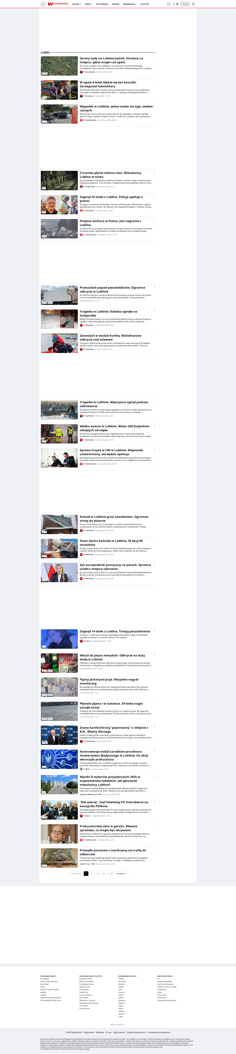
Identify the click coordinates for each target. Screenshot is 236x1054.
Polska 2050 (162, 998)
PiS (159, 979)
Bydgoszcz (122, 1000)
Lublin (120, 1017)
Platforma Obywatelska (165, 984)
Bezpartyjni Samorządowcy (167, 1000)
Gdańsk (121, 998)
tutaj (87, 1049)
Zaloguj (185, 4)
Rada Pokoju (44, 984)
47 (112, 873)
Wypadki (43, 992)
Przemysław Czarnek (86, 984)
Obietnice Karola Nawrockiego (50, 998)
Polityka (144, 4)
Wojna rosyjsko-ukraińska (49, 981)
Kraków (121, 987)
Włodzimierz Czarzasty (87, 1000)
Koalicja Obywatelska (165, 981)
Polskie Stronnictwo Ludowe (167, 987)
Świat (87, 4)
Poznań (121, 995)
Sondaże (43, 995)
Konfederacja (162, 990)
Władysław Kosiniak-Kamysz (88, 1003)
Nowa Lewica (162, 995)
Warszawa (122, 981)
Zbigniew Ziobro (84, 987)
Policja (42, 987)
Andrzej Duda (84, 990)
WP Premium (102, 4)
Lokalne (121, 979)
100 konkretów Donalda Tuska (50, 1000)
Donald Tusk (83, 992)
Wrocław (121, 984)
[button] (176, 4)
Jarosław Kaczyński (85, 979)
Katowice (121, 1011)
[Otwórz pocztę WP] (169, 4)
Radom (120, 1008)
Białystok (121, 1003)
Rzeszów (121, 1014)
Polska (75, 4)
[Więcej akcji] (154, 57)
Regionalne (128, 4)
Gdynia (120, 1006)
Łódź (120, 990)
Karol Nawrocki (84, 1008)
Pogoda (115, 4)
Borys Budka (83, 998)
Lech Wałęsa (83, 1006)
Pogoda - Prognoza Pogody (49, 990)
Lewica (160, 992)
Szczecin (121, 992)
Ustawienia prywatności (158, 1032)
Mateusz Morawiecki (86, 981)
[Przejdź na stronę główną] (43, 5)
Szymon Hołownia (85, 995)
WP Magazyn (44, 979)
